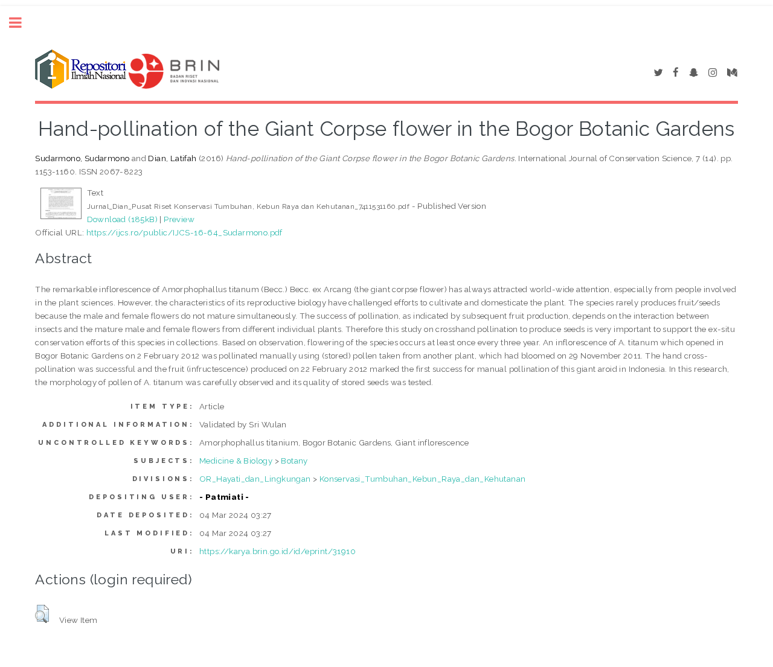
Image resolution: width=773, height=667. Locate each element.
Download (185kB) (122, 219)
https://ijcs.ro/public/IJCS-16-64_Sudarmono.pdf (184, 232)
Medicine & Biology (235, 460)
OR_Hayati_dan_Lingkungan (255, 478)
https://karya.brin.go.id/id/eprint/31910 (277, 551)
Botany (294, 460)
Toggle (21, 22)
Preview (179, 219)
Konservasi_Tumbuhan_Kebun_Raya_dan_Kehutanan (422, 478)
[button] (42, 614)
